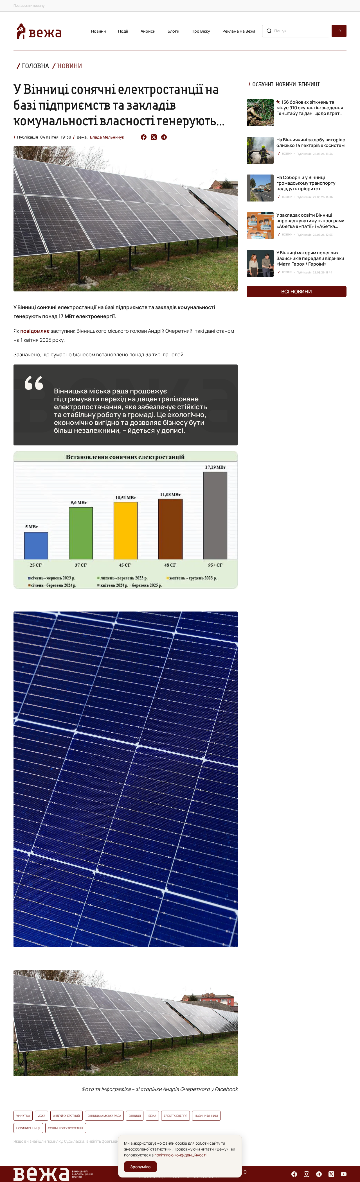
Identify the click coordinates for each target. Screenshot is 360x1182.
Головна (35, 66)
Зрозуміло (140, 1166)
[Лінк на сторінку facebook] (294, 1174)
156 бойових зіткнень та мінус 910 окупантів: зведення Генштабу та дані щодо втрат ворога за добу (309, 107)
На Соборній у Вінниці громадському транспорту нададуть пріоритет (306, 183)
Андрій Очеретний (66, 1116)
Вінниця (135, 1116)
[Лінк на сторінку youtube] (343, 1174)
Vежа (41, 1116)
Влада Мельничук (107, 137)
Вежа (152, 1116)
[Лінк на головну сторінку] (39, 31)
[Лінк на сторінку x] (331, 1174)
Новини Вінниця (28, 1128)
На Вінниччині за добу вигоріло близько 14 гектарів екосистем (310, 142)
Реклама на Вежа (238, 31)
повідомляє (35, 330)
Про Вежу (201, 31)
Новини (98, 31)
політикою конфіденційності (180, 1155)
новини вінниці (206, 1116)
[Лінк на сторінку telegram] (319, 1174)
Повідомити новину (29, 5)
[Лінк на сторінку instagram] (306, 1174)
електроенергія (175, 1116)
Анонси (148, 31)
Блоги (173, 31)
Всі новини (296, 291)
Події (123, 31)
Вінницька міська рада (104, 1116)
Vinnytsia (23, 1116)
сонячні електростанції (65, 1128)
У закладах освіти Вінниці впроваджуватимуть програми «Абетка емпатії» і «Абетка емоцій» (310, 223)
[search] (339, 31)
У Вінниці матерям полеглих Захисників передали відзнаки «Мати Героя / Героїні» (310, 258)
